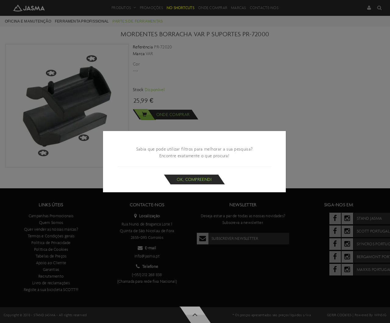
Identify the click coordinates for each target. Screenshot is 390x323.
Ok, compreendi (194, 179)
